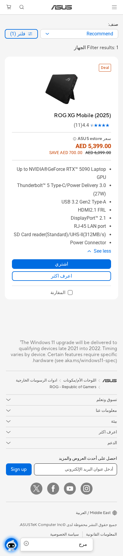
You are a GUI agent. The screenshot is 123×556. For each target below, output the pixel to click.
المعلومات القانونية (101, 534)
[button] (114, 7)
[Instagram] (87, 489)
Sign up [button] (19, 469)
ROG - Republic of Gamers (73, 387)
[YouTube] (70, 489)
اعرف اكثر (61, 276)
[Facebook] (53, 489)
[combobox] (79, 34)
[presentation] (47, 34)
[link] (61, 7)
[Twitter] (36, 489)
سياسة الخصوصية (64, 534)
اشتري (61, 264)
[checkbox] (61, 293)
